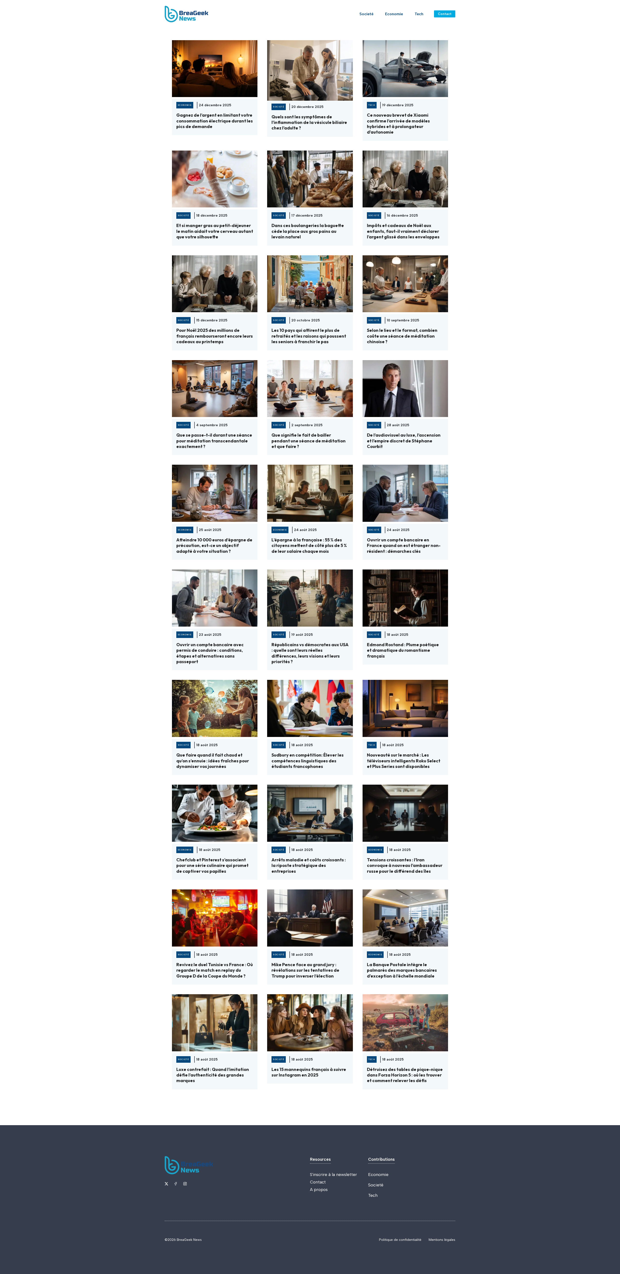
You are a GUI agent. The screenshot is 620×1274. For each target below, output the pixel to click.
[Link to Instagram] (185, 1183)
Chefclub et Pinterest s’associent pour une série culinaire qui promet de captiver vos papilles (212, 865)
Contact (444, 14)
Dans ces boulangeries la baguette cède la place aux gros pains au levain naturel (307, 231)
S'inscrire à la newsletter (333, 1174)
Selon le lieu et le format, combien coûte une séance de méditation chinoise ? (402, 335)
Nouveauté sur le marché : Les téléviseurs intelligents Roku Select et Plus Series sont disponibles (403, 760)
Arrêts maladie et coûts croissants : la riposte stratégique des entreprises (308, 865)
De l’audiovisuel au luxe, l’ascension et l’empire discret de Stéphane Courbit (404, 440)
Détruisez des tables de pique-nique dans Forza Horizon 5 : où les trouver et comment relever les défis (405, 1075)
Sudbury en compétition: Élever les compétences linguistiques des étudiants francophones (307, 760)
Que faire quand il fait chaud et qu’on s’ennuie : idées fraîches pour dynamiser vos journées (212, 760)
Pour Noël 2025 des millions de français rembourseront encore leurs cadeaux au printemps (214, 335)
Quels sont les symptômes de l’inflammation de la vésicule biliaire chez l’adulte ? (309, 122)
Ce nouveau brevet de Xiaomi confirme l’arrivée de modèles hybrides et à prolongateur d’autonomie (398, 123)
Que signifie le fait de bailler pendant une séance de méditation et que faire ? (308, 440)
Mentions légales (442, 1240)
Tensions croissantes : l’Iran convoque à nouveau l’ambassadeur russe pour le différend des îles (404, 865)
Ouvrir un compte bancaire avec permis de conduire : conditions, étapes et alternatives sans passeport (210, 653)
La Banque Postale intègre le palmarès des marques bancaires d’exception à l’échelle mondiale (402, 970)
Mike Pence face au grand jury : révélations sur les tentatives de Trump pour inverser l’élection (305, 970)
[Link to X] (166, 1183)
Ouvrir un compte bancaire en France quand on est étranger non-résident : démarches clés (404, 545)
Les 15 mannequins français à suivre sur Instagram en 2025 (308, 1072)
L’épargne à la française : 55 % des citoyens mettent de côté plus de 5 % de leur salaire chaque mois (309, 545)
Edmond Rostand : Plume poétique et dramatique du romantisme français (403, 650)
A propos (319, 1189)
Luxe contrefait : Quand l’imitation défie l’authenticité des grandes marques (212, 1075)
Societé (366, 14)
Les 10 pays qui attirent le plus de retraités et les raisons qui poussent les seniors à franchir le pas (308, 335)
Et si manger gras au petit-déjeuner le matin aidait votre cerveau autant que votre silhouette (214, 231)
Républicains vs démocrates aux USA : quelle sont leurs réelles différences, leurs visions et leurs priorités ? (309, 653)
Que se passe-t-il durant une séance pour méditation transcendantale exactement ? (214, 440)
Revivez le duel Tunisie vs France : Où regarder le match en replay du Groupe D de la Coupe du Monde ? (214, 970)
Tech (419, 14)
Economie (394, 14)
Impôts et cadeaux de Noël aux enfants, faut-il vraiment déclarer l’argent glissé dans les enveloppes (403, 231)
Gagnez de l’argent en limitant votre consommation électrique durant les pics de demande (214, 120)
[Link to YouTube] (175, 1183)
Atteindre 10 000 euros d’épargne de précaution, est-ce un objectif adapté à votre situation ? (214, 545)
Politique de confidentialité (400, 1240)
